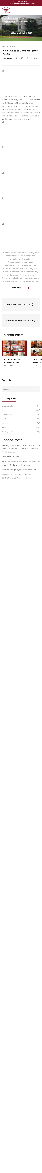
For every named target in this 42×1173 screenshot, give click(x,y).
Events (21, 419)
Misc (21, 423)
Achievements (21, 406)
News (21, 427)
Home (4, 18)
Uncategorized (18, 18)
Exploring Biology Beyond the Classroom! (19, 470)
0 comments (32, 58)
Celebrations (21, 415)
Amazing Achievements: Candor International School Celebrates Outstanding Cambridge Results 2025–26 (21, 448)
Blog (9, 18)
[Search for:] (21, 389)
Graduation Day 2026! (11, 457)
